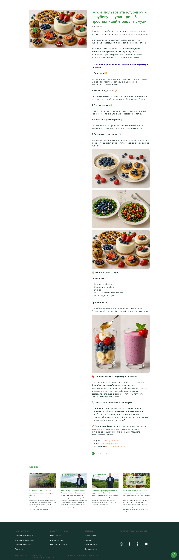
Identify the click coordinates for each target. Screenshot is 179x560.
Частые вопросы (90, 535)
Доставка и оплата (91, 549)
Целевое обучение (57, 540)
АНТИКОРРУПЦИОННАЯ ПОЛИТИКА (83, 555)
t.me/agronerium (111, 440)
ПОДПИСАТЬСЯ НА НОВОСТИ (134, 531)
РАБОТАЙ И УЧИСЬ (59, 531)
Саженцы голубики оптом (24, 535)
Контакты (88, 540)
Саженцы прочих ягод (23, 544)
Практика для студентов (59, 544)
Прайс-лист (19, 549)
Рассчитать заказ (91, 544)
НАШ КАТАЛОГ (22, 531)
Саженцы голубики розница (25, 540)
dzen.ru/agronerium (109, 443)
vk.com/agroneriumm (115, 446)
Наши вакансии (55, 535)
